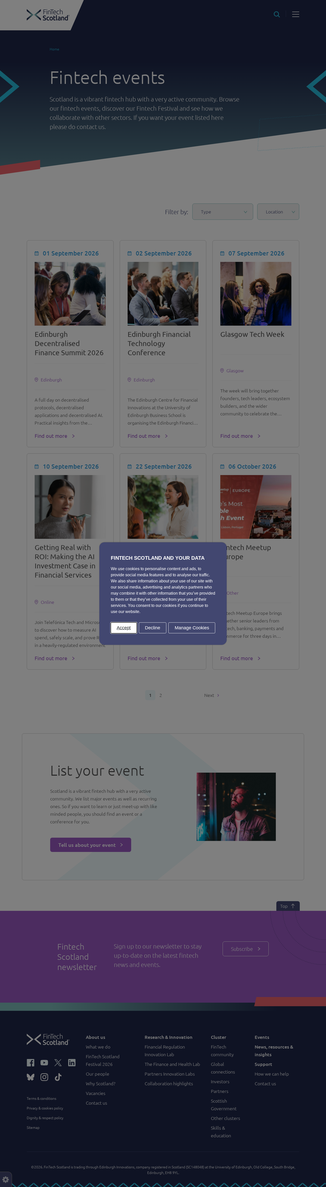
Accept (124, 627)
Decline (152, 627)
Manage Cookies (192, 627)
